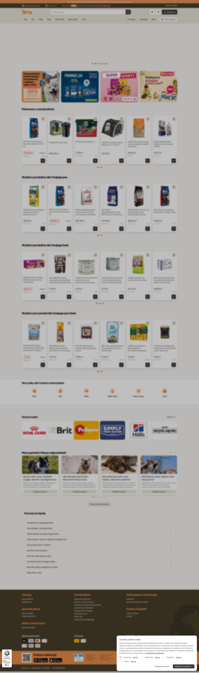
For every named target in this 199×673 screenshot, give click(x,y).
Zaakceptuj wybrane (162, 666)
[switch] (7, 665)
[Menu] (3, 650)
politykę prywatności (155, 653)
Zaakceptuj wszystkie (182, 666)
